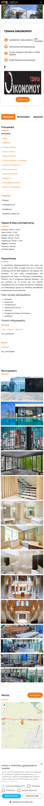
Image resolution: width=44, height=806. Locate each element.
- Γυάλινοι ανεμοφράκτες (11, 165)
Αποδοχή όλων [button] (11, 796)
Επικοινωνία (22, 99)
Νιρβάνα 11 (5, 347)
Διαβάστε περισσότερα (9, 781)
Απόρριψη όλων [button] (32, 796)
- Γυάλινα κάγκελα (8, 156)
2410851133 (14, 40)
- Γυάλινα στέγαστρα (9, 169)
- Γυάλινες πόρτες (8, 152)
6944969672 (27, 40)
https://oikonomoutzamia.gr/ (22, 60)
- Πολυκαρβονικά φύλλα (10, 182)
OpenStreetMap (30, 748)
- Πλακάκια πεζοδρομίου (10, 187)
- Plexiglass (5, 178)
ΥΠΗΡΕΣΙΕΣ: (6, 196)
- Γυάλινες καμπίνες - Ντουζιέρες (14, 160)
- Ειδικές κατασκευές (9, 174)
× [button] (41, 764)
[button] (22, 722)
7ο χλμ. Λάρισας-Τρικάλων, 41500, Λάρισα (24, 53)
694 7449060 (38, 40)
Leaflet (22, 748)
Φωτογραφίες (23, 117)
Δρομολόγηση (35, 695)
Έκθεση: (4, 343)
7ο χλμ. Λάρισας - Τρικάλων (12, 329)
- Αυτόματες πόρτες (8, 147)
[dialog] (22, 784)
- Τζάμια (4, 138)
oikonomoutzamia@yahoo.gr (22, 47)
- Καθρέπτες (6, 143)
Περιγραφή (8, 117)
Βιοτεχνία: (5, 325)
